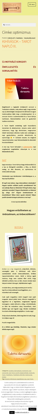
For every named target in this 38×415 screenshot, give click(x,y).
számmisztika (27, 147)
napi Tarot (12, 373)
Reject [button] (11, 412)
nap (25, 379)
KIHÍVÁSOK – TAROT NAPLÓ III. (16, 44)
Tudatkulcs (19, 38)
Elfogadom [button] (32, 409)
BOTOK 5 (18, 227)
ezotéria (11, 371)
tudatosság (28, 375)
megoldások (20, 379)
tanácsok (31, 373)
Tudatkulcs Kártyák (19, 375)
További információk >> (22, 412)
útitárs (4, 377)
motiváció (25, 371)
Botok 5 (7, 379)
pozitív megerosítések (21, 373)
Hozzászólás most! (29, 38)
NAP (4, 160)
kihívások (13, 379)
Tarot (3, 375)
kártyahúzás (18, 371)
